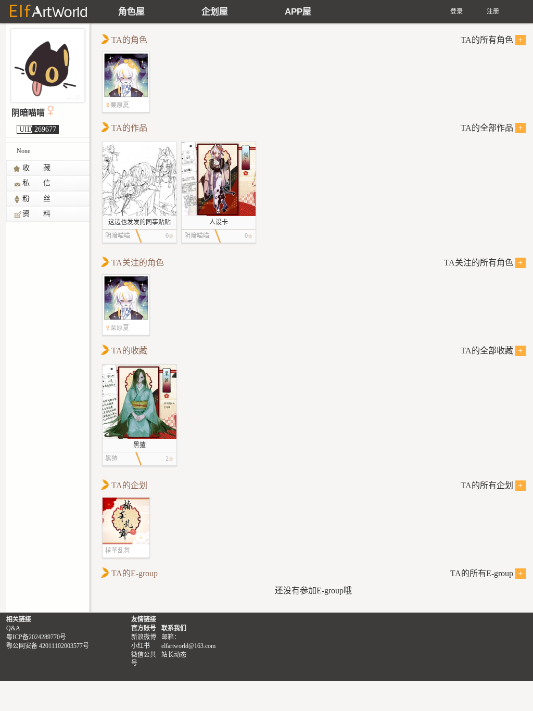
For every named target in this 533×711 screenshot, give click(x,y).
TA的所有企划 (492, 485)
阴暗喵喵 (28, 112)
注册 (493, 11)
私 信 (37, 183)
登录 (456, 11)
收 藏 (37, 168)
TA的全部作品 (492, 127)
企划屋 (214, 12)
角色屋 (131, 12)
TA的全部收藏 (492, 350)
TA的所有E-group (486, 573)
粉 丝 (37, 198)
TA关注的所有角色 (483, 262)
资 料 (37, 214)
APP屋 (298, 12)
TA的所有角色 (492, 39)
